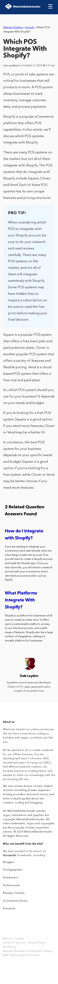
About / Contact (13, 938)
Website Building (13, 27)
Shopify (29, 27)
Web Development (15, 955)
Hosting (30, 951)
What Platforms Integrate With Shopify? (21, 600)
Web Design (44, 951)
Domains (34, 955)
